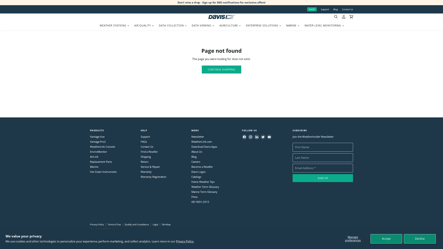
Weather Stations (113, 25)
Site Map (166, 224)
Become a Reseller (202, 166)
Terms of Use (114, 224)
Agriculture (229, 25)
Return (145, 161)
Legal (155, 224)
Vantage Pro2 (98, 141)
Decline (420, 239)
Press (194, 197)
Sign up (323, 178)
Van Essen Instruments (103, 171)
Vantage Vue (97, 136)
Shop (312, 9)
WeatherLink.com (201, 141)
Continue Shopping (221, 69)
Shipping (146, 156)
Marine (291, 25)
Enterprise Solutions (262, 25)
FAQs (144, 141)
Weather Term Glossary (205, 186)
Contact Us (347, 9)
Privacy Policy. (185, 241)
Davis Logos (198, 171)
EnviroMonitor (98, 151)
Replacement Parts (101, 161)
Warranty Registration (153, 176)
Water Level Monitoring (323, 25)
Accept (386, 239)
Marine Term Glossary (204, 191)
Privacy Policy (97, 224)
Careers (195, 161)
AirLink (94, 156)
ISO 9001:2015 (200, 202)
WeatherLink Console (102, 146)
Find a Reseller (149, 151)
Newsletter (197, 136)
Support (325, 9)
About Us (196, 151)
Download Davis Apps (204, 146)
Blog (335, 9)
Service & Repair (150, 166)
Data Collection (171, 25)
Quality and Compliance (137, 224)
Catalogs (196, 176)
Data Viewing (202, 25)
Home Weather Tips (203, 181)
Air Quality (143, 25)
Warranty (146, 171)
